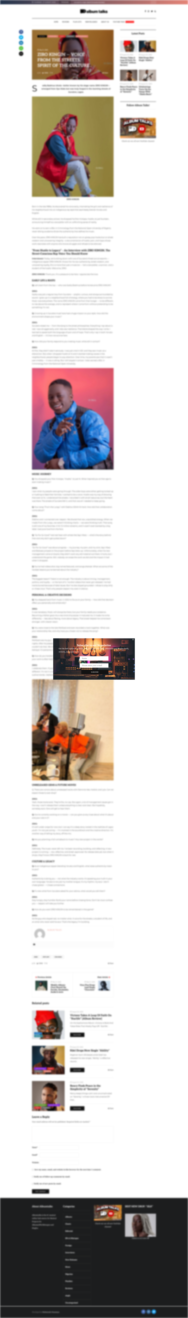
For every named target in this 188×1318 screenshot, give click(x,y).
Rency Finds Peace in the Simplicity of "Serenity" (128, 89)
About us (105, 22)
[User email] (34, 944)
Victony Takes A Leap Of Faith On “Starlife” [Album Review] (128, 61)
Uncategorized (81, 36)
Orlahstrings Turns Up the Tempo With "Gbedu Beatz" (145, 90)
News (62, 36)
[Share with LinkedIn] (21, 43)
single (47, 1071)
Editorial (42, 36)
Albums (38, 1033)
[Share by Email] (21, 54)
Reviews (65, 22)
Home (56, 22)
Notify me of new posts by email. (47, 1184)
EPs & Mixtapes (40, 1105)
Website (35, 1162)
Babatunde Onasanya (50, 1312)
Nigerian (70, 36)
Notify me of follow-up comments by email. (52, 1177)
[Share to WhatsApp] (21, 48)
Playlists (77, 22)
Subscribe (95, 672)
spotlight (46, 957)
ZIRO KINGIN (58, 957)
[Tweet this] (21, 37)
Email (35, 1155)
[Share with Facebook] (21, 32)
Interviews (52, 36)
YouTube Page (123, 22)
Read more (77, 1035)
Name (35, 1147)
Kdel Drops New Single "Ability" (146, 59)
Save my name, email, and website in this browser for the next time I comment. (67, 1169)
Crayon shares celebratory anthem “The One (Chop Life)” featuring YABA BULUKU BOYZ (101, 2)
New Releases (91, 22)
